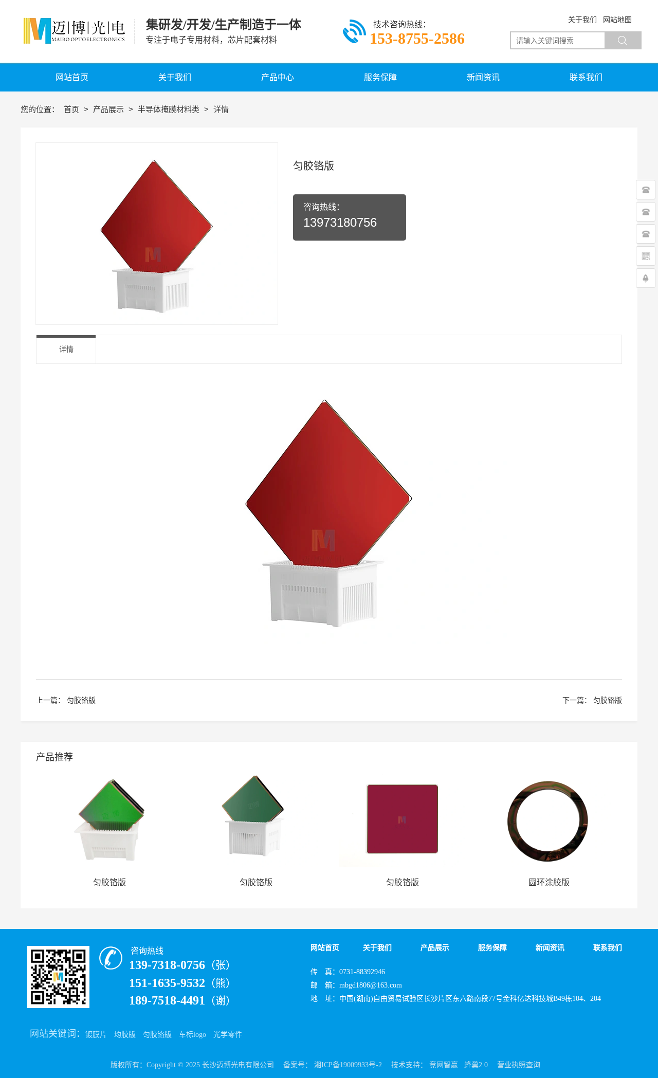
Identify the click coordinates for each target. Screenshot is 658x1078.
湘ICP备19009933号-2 (348, 1065)
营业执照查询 (518, 1065)
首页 (72, 109)
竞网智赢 (443, 1065)
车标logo (192, 1034)
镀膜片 (96, 1034)
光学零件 (227, 1034)
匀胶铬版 (81, 700)
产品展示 (109, 109)
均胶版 (125, 1034)
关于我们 (582, 20)
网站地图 (617, 20)
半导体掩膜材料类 (170, 109)
